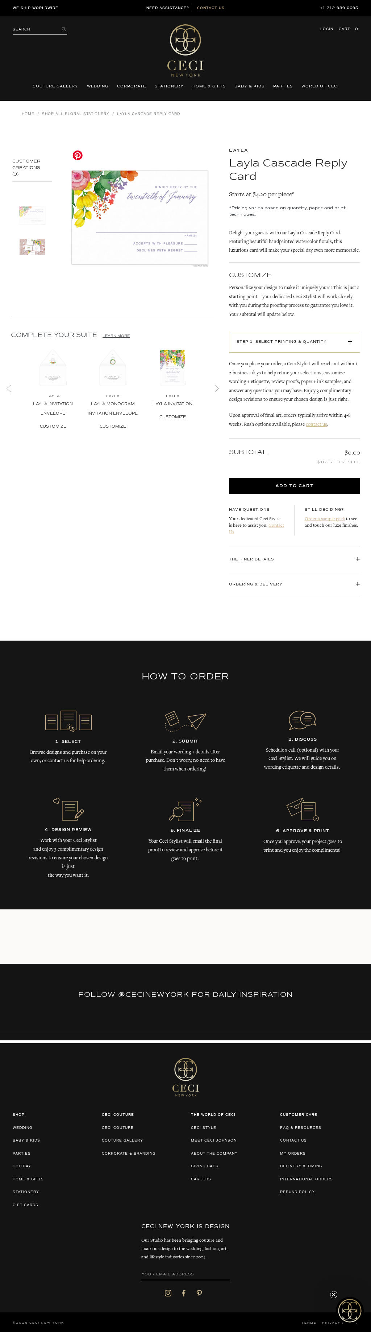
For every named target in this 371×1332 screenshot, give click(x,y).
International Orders (306, 1179)
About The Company (214, 1153)
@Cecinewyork (153, 994)
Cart (348, 29)
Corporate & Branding (128, 1153)
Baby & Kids (249, 86)
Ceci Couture (118, 1128)
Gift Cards (25, 1205)
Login (326, 29)
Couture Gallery (55, 86)
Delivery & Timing (301, 1166)
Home (28, 114)
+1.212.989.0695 (339, 8)
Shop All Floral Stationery (75, 114)
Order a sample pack (325, 519)
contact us (316, 424)
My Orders (293, 1153)
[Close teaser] (333, 1294)
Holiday (22, 1166)
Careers (201, 1179)
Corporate (131, 86)
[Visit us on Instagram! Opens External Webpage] (168, 1293)
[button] (350, 1311)
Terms (309, 1322)
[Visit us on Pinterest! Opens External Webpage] (199, 1293)
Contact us (211, 8)
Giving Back (204, 1166)
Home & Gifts (209, 86)
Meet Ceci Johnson (214, 1140)
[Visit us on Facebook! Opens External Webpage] (183, 1293)
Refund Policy (297, 1192)
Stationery (169, 86)
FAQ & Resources (300, 1128)
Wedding (97, 86)
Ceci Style (203, 1128)
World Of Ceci (320, 86)
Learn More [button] (116, 336)
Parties (283, 86)
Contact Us (293, 1140)
